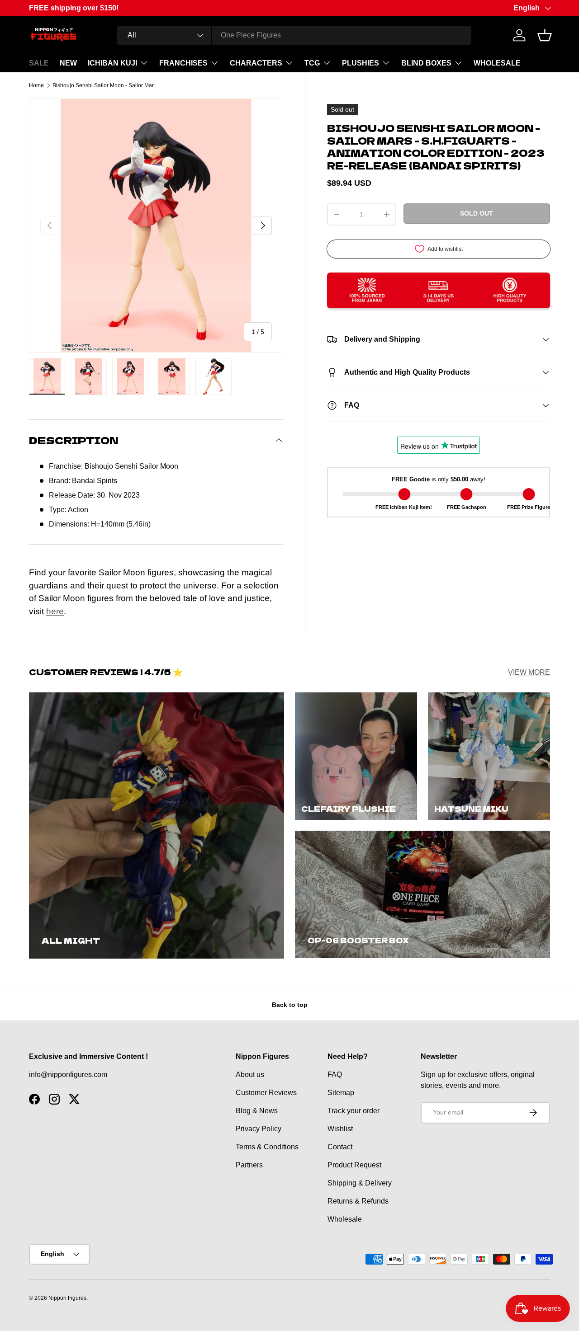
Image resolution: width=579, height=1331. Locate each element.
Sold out (476, 213)
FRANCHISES (183, 63)
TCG (312, 63)
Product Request (354, 1165)
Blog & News (257, 1111)
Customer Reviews (266, 1092)
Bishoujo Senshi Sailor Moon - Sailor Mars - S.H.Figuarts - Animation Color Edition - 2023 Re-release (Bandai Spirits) (106, 85)
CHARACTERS (256, 63)
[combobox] (294, 35)
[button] (545, 35)
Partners (249, 1165)
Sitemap (340, 1092)
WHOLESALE (497, 63)
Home (36, 85)
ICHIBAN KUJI (112, 63)
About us (250, 1074)
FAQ (334, 1074)
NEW (68, 63)
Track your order (353, 1111)
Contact (339, 1147)
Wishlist (340, 1129)
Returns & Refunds (358, 1201)
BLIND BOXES (426, 63)
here (55, 611)
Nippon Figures (67, 1298)
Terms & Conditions (267, 1147)
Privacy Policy (258, 1129)
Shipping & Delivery (359, 1183)
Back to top (290, 1004)
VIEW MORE (529, 672)
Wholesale (344, 1219)
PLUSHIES (360, 63)
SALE (39, 63)
